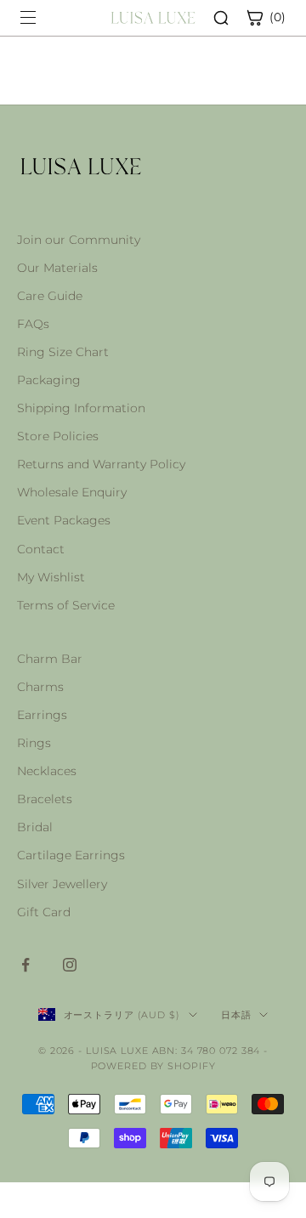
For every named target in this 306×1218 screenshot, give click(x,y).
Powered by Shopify (153, 1066)
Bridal (35, 827)
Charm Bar (49, 658)
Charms (40, 686)
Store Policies (58, 436)
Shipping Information (81, 408)
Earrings (42, 714)
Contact (41, 549)
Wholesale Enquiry (72, 492)
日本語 (236, 1015)
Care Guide (49, 295)
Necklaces (46, 771)
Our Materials (57, 267)
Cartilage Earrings (71, 855)
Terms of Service (66, 605)
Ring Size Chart (63, 352)
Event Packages (63, 520)
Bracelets (44, 799)
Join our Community (78, 239)
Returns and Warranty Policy (101, 464)
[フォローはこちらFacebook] (25, 964)
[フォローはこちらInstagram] (69, 964)
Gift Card (44, 912)
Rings (34, 743)
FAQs (33, 323)
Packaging (49, 380)
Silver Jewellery (62, 884)
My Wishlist (51, 577)
